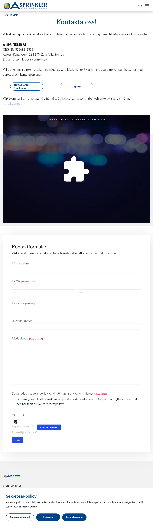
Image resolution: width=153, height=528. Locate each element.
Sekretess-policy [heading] (21, 496)
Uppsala (76, 86)
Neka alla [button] (48, 517)
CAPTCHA (18, 415)
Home (5, 14)
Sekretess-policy (27, 506)
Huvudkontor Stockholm (21, 86)
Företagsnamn (21, 263)
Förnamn (15, 292)
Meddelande (27, 338)
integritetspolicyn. (53, 404)
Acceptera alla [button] (74, 517)
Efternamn (81, 292)
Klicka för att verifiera (49, 427)
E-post (23, 303)
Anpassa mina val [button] (20, 517)
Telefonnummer (22, 321)
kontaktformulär (13, 103)
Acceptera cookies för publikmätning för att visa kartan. (76, 119)
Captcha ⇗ (25, 432)
